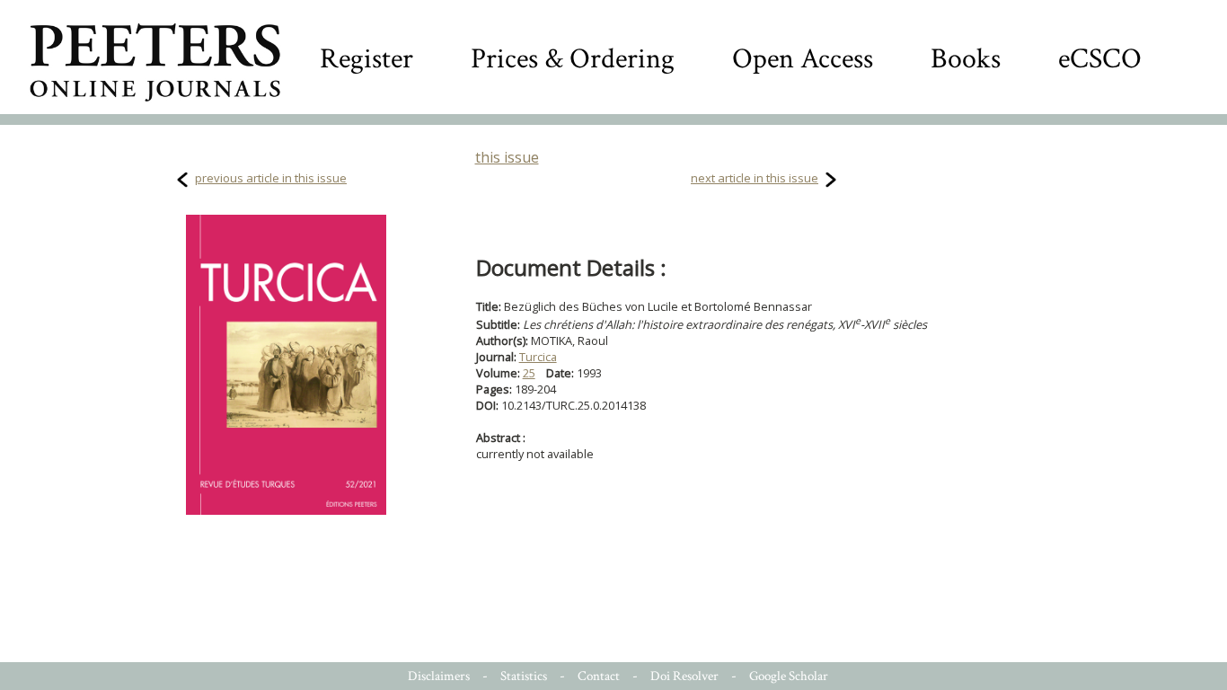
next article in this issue (754, 178)
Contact (599, 676)
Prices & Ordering (573, 58)
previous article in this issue (271, 178)
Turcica (538, 357)
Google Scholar (788, 676)
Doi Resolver (684, 676)
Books (966, 58)
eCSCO (1100, 58)
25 (529, 373)
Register (366, 58)
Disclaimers (439, 676)
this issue (507, 157)
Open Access (802, 58)
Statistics (523, 676)
